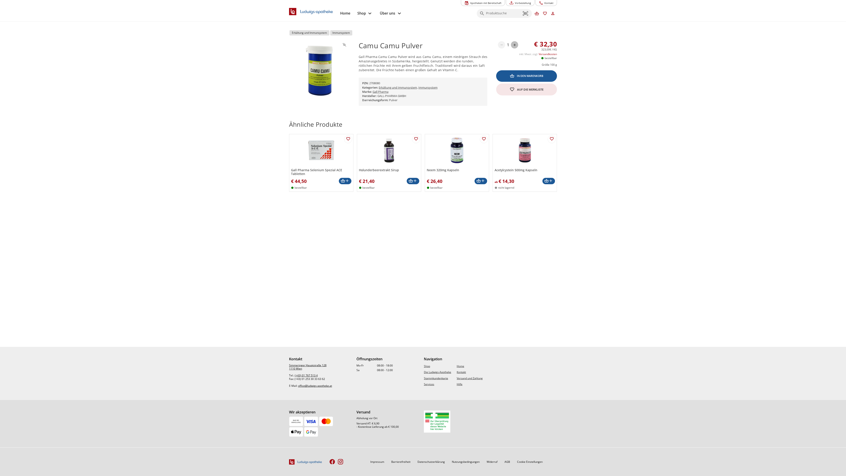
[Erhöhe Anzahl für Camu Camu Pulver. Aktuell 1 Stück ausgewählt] (514, 44)
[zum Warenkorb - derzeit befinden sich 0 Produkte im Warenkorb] (537, 14)
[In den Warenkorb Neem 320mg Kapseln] (481, 181)
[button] (525, 13)
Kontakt (461, 372)
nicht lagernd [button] (506, 188)
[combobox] (503, 14)
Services (429, 384)
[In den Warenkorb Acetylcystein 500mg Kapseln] (548, 181)
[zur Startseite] (313, 11)
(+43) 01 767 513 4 (306, 375)
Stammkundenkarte (436, 378)
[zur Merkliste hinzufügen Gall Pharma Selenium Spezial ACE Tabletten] (348, 139)
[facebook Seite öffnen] (332, 462)
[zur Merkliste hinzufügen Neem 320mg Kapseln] (484, 139)
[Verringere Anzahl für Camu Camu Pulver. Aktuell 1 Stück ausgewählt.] (501, 44)
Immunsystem (428, 87)
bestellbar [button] (551, 58)
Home (460, 366)
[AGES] (437, 422)
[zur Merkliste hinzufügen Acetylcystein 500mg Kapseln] (552, 139)
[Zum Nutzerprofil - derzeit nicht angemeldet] (553, 14)
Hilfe (459, 384)
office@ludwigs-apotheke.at (315, 386)
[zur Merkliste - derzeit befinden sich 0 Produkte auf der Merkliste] (545, 14)
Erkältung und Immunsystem (398, 87)
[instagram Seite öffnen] (340, 462)
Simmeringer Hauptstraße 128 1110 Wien (308, 367)
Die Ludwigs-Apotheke (437, 372)
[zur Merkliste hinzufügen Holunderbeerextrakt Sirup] (416, 139)
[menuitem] (345, 13)
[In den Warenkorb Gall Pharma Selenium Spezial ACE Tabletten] (345, 181)
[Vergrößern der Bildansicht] (344, 44)
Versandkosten (548, 54)
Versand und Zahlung (470, 378)
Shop (427, 366)
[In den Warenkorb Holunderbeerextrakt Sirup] (413, 181)
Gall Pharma (380, 92)
